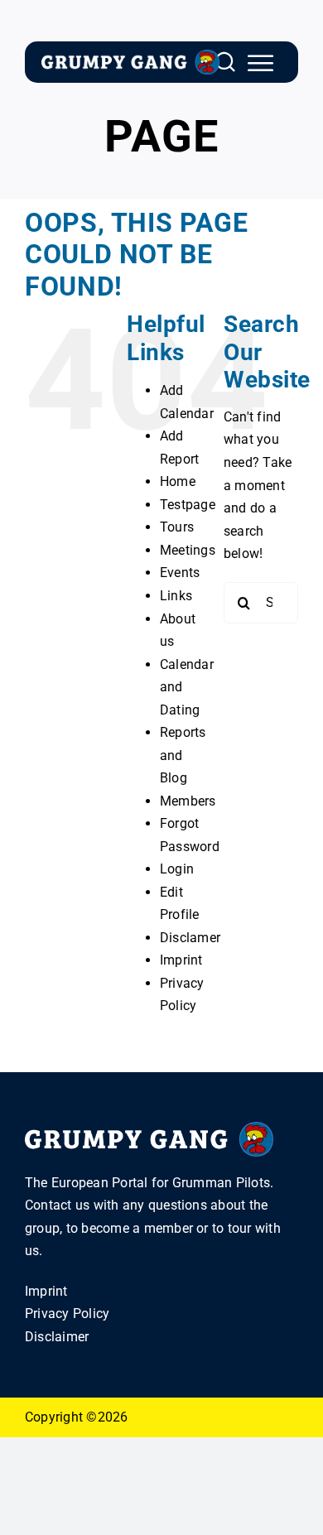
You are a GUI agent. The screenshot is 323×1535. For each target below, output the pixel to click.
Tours (177, 527)
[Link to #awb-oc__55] (260, 63)
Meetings (187, 550)
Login (177, 869)
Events (180, 572)
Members (188, 801)
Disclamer (190, 938)
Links (176, 596)
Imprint (181, 960)
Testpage (187, 504)
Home (177, 481)
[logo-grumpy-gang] (130, 56)
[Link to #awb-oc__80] (225, 62)
